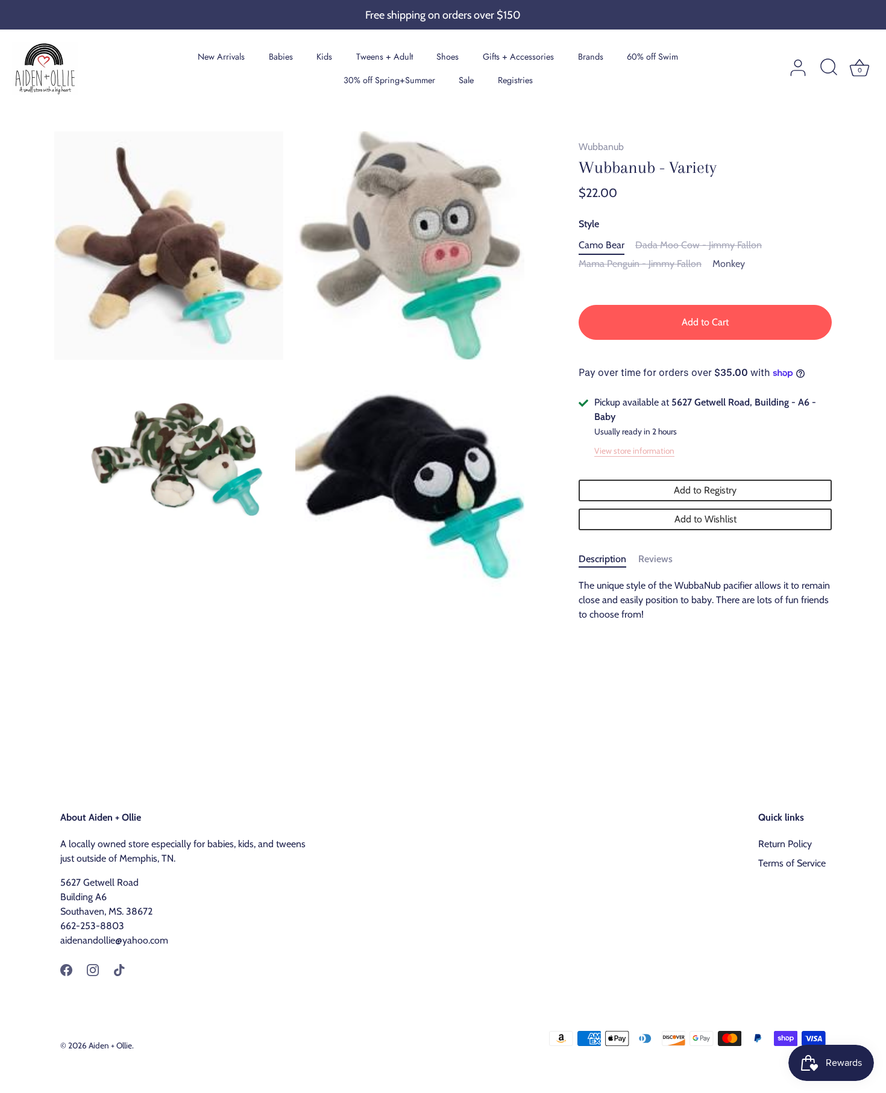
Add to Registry (705, 490)
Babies (281, 57)
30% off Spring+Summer (389, 80)
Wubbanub (601, 146)
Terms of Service (792, 863)
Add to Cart (705, 322)
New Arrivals (221, 57)
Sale (466, 80)
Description (602, 559)
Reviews (655, 559)
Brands (590, 57)
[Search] (828, 68)
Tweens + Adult (384, 57)
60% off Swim (652, 57)
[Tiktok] (119, 969)
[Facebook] (66, 969)
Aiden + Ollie (110, 1045)
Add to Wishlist (705, 519)
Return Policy (785, 844)
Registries (515, 80)
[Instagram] (93, 969)
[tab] (608, 559)
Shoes (447, 57)
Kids (324, 57)
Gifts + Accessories (518, 57)
